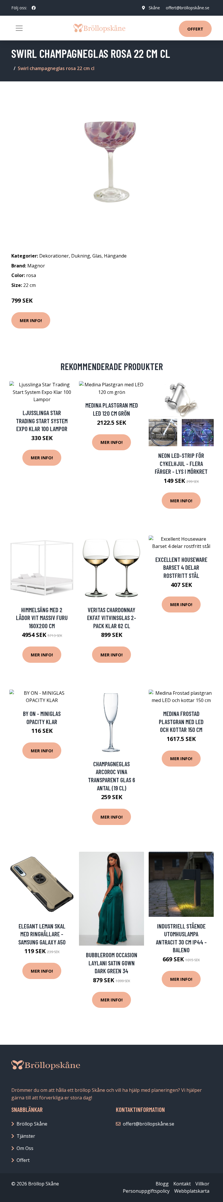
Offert (195, 29)
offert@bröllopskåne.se (187, 7)
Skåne (154, 7)
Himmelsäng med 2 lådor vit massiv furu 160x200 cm (42, 617)
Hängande (115, 256)
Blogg (162, 1183)
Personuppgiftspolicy (146, 1191)
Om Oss (25, 1148)
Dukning (80, 256)
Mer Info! (31, 320)
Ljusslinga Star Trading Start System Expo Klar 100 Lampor (42, 420)
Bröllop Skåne (32, 1124)
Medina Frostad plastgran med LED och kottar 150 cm (181, 721)
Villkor (202, 1183)
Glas (97, 256)
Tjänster (26, 1136)
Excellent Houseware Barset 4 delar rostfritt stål (181, 567)
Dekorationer (54, 256)
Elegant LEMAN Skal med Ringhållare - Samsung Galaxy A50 (42, 934)
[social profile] (33, 7)
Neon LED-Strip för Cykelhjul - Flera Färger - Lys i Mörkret (181, 463)
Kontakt (182, 1183)
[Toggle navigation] (19, 28)
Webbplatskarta (191, 1191)
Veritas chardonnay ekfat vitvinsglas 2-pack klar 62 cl (111, 617)
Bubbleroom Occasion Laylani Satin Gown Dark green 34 (111, 962)
